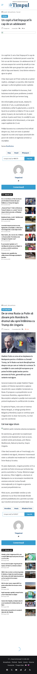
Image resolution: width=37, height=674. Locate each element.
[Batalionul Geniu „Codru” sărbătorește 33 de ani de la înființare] (30, 219)
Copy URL (29, 158)
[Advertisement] (18, 281)
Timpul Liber (19, 665)
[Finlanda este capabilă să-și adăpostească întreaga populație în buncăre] (30, 255)
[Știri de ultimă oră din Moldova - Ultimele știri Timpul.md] (18, 4)
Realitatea (10, 146)
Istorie (25, 662)
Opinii (20, 662)
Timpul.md (6, 28)
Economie (11, 665)
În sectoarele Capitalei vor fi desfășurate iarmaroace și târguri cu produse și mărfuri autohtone (11, 246)
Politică (14, 662)
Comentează (18, 187)
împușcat (26, 153)
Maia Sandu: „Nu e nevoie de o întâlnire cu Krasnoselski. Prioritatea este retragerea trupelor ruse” (12, 237)
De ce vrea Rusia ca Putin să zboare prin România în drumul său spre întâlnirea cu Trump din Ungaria (11, 201)
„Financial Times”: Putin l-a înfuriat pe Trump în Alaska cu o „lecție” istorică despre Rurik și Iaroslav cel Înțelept (11, 210)
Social (18, 12)
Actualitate (11, 12)
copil (16, 153)
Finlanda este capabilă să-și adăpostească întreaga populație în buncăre (11, 255)
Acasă (5, 12)
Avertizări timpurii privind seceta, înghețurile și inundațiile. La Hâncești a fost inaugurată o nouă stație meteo (12, 227)
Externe (31, 662)
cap (9, 153)
